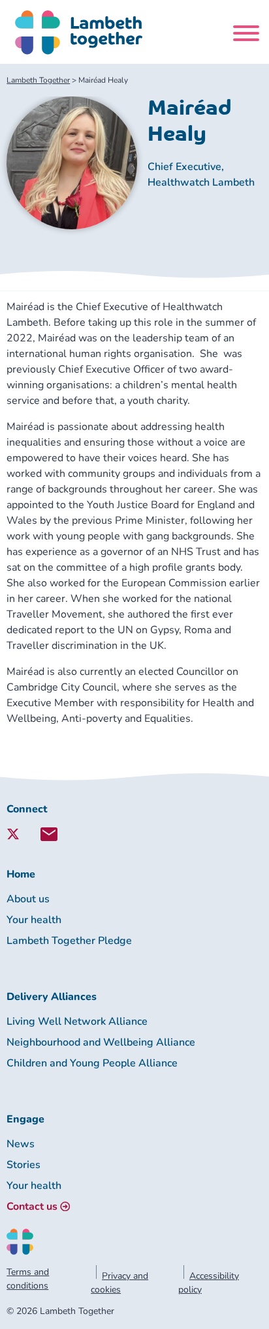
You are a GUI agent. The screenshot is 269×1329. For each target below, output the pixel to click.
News (21, 1144)
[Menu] (246, 35)
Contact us (32, 1206)
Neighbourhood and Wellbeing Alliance (101, 1042)
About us (28, 899)
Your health (34, 920)
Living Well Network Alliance (77, 1021)
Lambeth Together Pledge (69, 941)
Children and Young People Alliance (92, 1063)
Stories (23, 1165)
